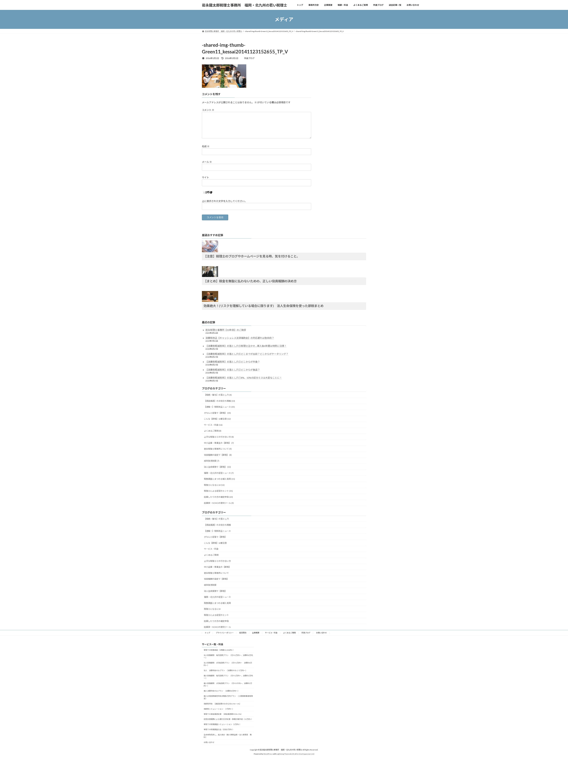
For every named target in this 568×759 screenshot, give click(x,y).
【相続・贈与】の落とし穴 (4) (218, 395)
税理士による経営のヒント (216, 615)
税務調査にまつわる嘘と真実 (217, 603)
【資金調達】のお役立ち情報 (217, 525)
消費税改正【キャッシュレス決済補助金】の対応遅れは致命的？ (239, 337)
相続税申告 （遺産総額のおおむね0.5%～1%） (222, 704)
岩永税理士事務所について (216, 573)
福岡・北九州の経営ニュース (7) (219, 473)
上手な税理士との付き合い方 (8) (219, 437)
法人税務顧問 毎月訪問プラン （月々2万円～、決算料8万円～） (228, 656)
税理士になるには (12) (214, 485)
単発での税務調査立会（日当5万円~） (219, 729)
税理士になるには (212, 609)
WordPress (268, 754)
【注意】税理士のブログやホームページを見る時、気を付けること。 (252, 256)
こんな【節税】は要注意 (215, 543)
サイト (205, 177)
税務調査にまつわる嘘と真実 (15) (219, 479)
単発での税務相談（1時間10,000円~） (219, 650)
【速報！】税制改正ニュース (217, 531)
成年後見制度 (210, 585)
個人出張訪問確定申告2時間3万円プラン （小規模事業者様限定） (228, 697)
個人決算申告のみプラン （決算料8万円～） (221, 691)
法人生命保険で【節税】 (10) (217, 467)
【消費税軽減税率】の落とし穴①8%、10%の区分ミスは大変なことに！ (243, 377)
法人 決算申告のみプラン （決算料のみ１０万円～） (225, 670)
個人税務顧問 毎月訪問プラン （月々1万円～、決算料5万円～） (228, 677)
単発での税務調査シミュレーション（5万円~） (222, 724)
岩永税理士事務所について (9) (218, 449)
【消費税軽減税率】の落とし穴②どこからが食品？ (232, 369)
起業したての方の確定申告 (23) (218, 497)
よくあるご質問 (211, 555)
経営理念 (242, 633)
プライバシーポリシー (225, 633)
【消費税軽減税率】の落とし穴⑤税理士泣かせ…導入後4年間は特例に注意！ (246, 345)
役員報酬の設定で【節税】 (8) (218, 455)
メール (207, 161)
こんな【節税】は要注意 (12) (217, 419)
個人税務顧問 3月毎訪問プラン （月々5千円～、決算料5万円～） (228, 684)
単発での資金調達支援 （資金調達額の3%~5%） (223, 714)
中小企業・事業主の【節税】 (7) (219, 443)
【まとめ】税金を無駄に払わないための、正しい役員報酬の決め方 (250, 281)
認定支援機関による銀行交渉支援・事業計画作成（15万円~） (228, 719)
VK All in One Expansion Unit (303, 754)
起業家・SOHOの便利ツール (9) (219, 503)
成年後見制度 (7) (211, 461)
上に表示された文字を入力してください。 (224, 201)
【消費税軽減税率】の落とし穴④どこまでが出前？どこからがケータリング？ (246, 353)
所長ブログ (305, 633)
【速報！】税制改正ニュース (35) (219, 407)
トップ (207, 633)
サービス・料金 (211, 549)
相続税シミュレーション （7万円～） (219, 709)
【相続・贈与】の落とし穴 (216, 519)
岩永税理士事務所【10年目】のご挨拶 (225, 329)
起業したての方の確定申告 (216, 621)
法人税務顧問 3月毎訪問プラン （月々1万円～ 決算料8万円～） (228, 664)
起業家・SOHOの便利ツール (217, 627)
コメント (208, 109)
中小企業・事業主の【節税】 (217, 567)
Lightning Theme (283, 754)
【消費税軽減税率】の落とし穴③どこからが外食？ (232, 361)
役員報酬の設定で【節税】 (216, 579)
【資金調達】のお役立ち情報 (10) (219, 401)
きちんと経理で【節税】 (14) (217, 413)
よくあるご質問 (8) (212, 431)
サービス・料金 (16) (213, 425)
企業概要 (255, 633)
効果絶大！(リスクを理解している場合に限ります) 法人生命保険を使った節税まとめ (263, 306)
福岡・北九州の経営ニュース (217, 597)
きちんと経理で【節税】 (215, 537)
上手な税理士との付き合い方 (217, 561)
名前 (205, 146)
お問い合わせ (321, 633)
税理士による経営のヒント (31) (218, 491)
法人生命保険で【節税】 (215, 591)
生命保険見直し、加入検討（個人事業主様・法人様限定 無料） (228, 736)
